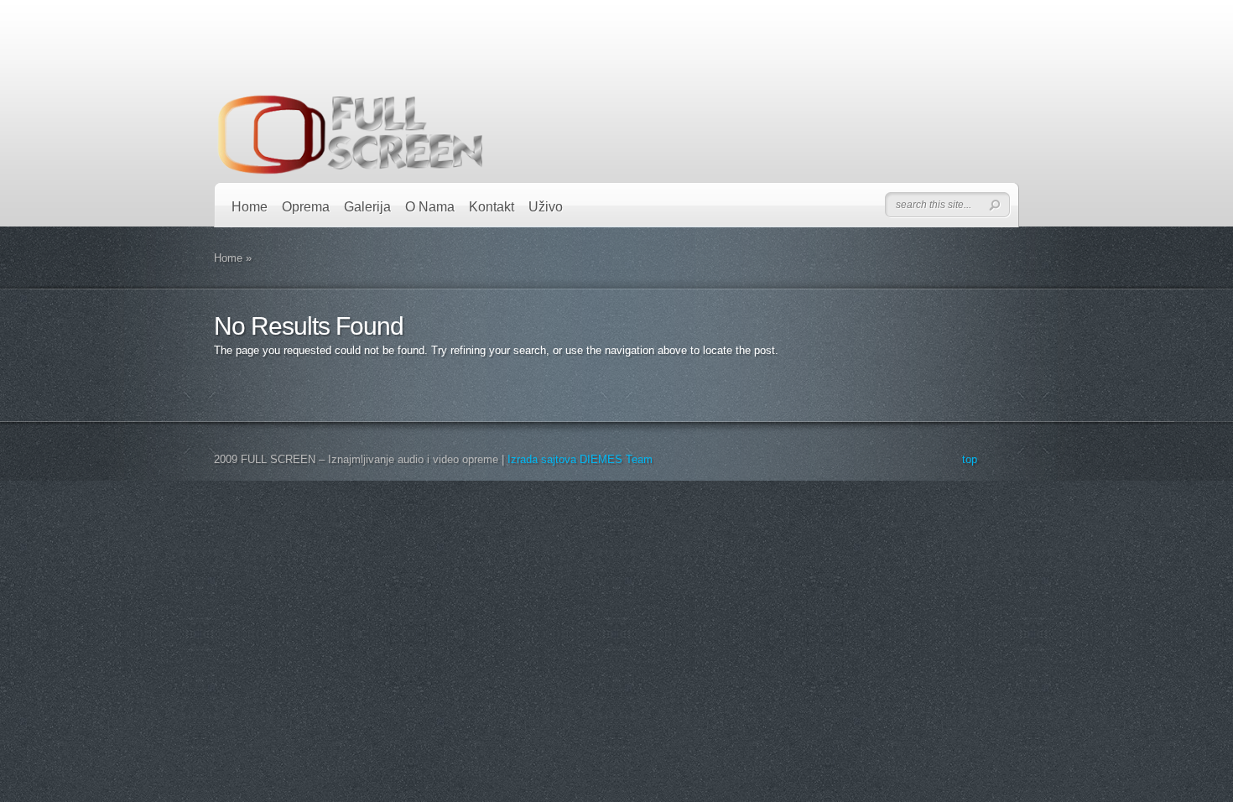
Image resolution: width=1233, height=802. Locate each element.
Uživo (545, 207)
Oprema (306, 207)
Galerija (367, 207)
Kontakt (491, 207)
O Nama (430, 207)
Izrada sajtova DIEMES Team (580, 459)
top (969, 459)
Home (250, 207)
